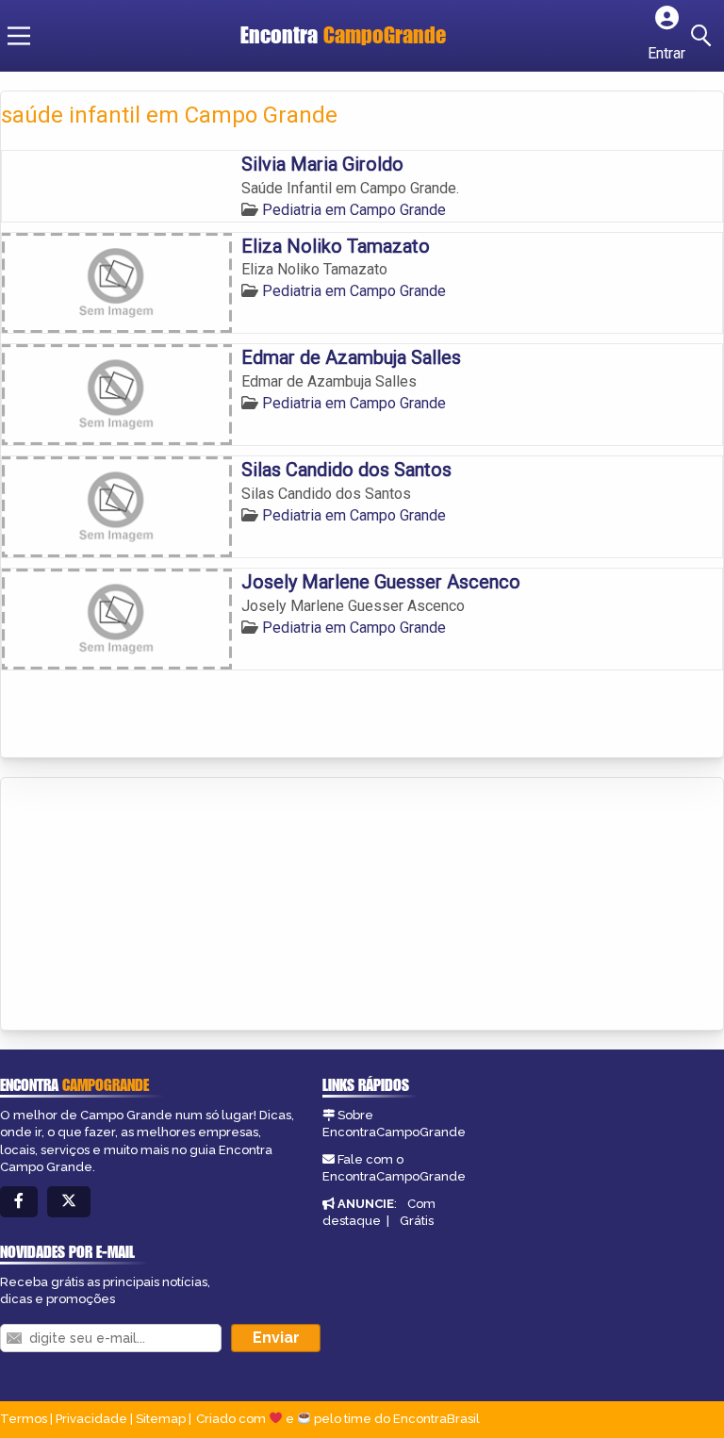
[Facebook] (19, 1201)
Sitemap (161, 1419)
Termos (23, 1419)
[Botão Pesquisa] (704, 36)
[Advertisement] (142, 905)
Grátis (417, 1221)
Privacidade (91, 1419)
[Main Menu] (19, 36)
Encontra (343, 35)
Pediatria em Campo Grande (354, 210)
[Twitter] (68, 1201)
